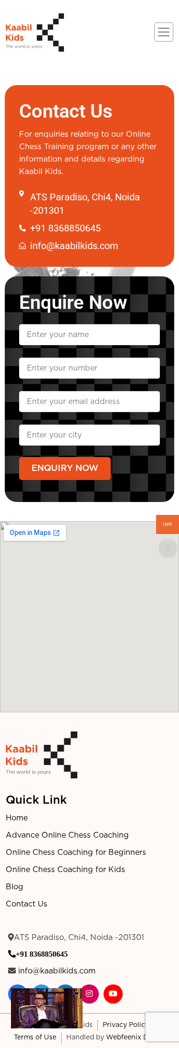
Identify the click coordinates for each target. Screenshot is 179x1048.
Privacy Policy (126, 1025)
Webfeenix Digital (135, 1037)
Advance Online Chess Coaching (67, 835)
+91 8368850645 (42, 954)
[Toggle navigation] (163, 32)
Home (17, 818)
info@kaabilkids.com (56, 971)
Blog (14, 887)
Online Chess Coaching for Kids (65, 869)
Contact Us (26, 904)
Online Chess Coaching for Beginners (76, 852)
